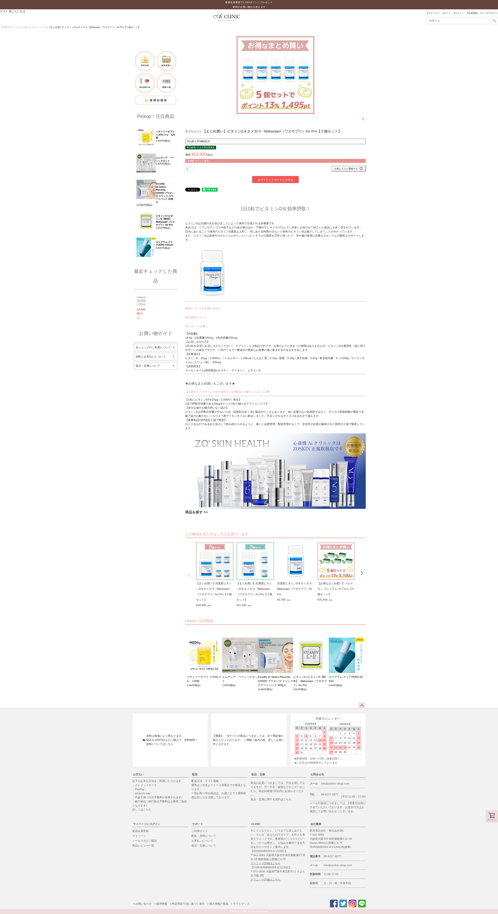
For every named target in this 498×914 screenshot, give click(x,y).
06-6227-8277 (329, 794)
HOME (4, 27)
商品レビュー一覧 (143, 845)
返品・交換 (258, 774)
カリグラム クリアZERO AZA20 (164, 243)
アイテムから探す (20, 27)
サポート (197, 823)
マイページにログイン (146, 823)
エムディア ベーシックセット (165, 159)
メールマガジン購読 (144, 840)
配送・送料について (203, 835)
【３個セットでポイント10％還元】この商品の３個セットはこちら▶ (227, 391)
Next (362, 573)
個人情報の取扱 (218, 903)
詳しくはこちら (141, 809)
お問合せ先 (317, 774)
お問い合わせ (143, 903)
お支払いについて (202, 840)
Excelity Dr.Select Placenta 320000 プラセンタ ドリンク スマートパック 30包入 (165, 192)
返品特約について (196, 317)
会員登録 (473, 13)
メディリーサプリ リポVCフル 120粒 (165, 134)
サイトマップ (241, 903)
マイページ (434, 13)
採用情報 (161, 903)
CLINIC (255, 823)
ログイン (459, 13)
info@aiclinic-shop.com (335, 783)
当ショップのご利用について (153, 347)
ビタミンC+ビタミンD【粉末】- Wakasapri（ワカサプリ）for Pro (165, 220)
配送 (195, 774)
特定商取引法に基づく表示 (188, 903)
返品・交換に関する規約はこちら (271, 799)
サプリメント (39, 27)
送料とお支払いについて (151, 356)
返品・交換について (148, 365)
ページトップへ (362, 705)
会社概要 (315, 823)
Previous (189, 575)
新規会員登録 (140, 831)
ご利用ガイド (199, 831)
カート (447, 13)
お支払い (138, 774)
